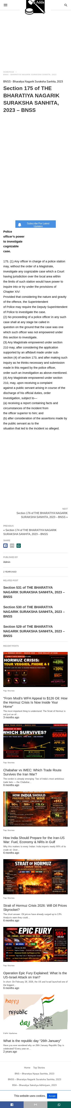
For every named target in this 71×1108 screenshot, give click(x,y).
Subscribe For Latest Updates (38, 225)
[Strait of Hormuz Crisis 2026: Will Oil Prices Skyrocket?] (35, 876)
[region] (35, 38)
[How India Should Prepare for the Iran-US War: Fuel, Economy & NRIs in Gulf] (35, 809)
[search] (66, 5)
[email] (35, 1104)
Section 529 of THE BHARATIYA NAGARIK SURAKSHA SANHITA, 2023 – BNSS (34, 631)
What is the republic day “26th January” (32, 1041)
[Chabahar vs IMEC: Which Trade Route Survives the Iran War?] (35, 741)
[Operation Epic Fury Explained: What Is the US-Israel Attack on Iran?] (35, 944)
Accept (52, 1096)
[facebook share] (5, 545)
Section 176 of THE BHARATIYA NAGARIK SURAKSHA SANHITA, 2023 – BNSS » (42, 514)
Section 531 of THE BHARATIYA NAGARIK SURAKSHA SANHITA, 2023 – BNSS (34, 592)
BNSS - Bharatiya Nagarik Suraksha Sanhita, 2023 (29, 74)
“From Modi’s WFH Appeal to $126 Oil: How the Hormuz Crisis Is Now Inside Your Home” (35, 702)
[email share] (12, 545)
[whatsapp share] (19, 545)
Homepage (8, 72)
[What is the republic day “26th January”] (35, 1012)
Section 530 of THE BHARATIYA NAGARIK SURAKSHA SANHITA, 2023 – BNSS (34, 611)
